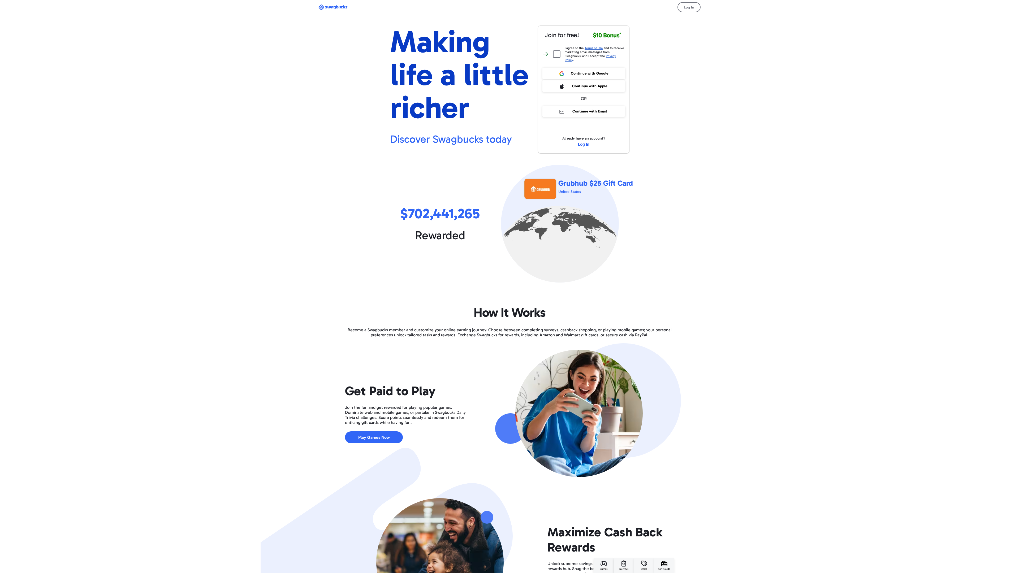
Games (603, 569)
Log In (689, 7)
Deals (644, 569)
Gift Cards (664, 569)
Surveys (623, 569)
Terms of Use (594, 48)
